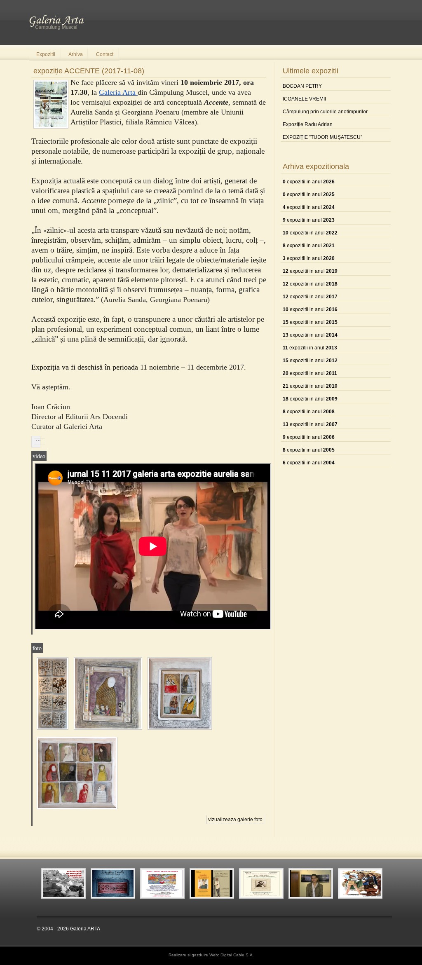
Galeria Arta (118, 92)
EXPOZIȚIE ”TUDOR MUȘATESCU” (322, 137)
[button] (35, 441)
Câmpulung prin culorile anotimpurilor (325, 112)
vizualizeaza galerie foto (235, 819)
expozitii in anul (309, 182)
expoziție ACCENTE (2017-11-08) (88, 71)
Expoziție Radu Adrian (308, 124)
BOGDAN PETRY (302, 86)
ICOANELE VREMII (304, 99)
